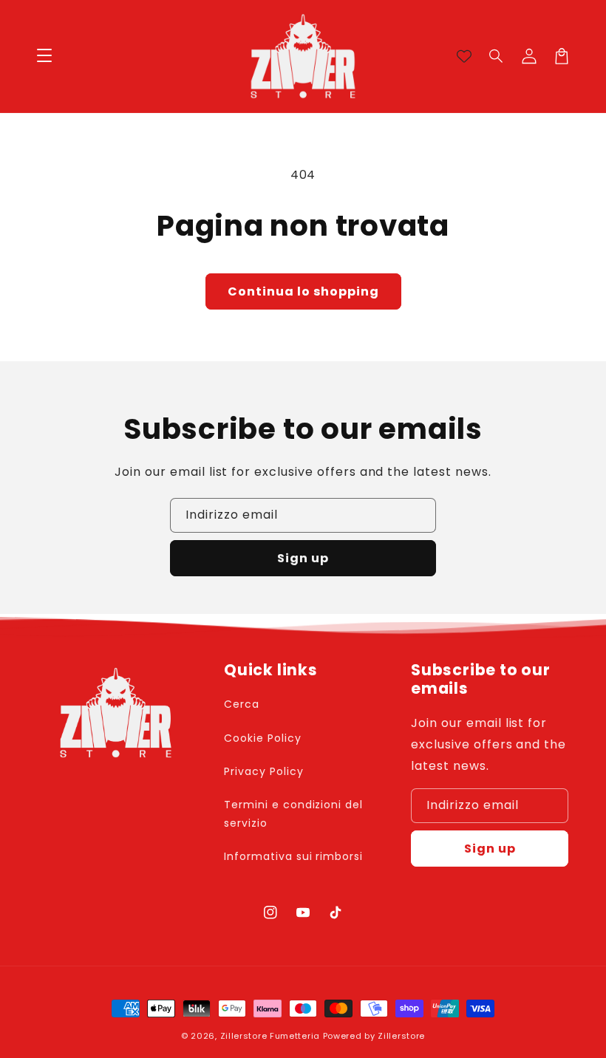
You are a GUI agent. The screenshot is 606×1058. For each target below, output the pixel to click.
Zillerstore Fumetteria (270, 1036)
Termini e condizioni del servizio (293, 813)
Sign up (303, 558)
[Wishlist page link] (464, 56)
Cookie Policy (262, 738)
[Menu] (44, 56)
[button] (496, 56)
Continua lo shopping (303, 291)
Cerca (241, 704)
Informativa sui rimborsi (293, 856)
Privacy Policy (263, 771)
